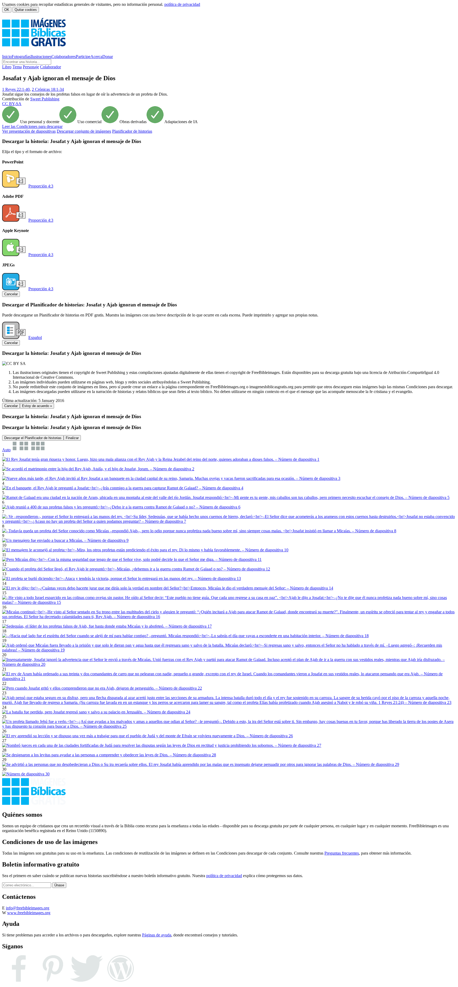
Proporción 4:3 (40, 186)
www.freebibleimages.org (28, 912)
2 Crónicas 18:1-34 (48, 89)
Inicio (7, 56)
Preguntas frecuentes (341, 853)
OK (6, 10)
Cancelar (11, 294)
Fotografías (21, 56)
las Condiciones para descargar (32, 126)
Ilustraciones (40, 56)
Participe (83, 56)
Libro (6, 67)
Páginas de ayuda (156, 935)
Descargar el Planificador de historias (32, 438)
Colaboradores (63, 56)
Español (35, 337)
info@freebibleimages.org (27, 908)
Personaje (31, 67)
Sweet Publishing (44, 99)
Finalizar (72, 438)
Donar (107, 56)
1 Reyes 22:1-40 (16, 89)
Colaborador (50, 67)
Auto (6, 450)
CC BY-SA (11, 103)
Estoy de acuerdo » (37, 406)
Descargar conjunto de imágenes (84, 131)
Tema (17, 67)
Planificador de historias (132, 131)
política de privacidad (182, 4)
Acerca (96, 56)
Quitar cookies (26, 10)
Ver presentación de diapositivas (29, 131)
